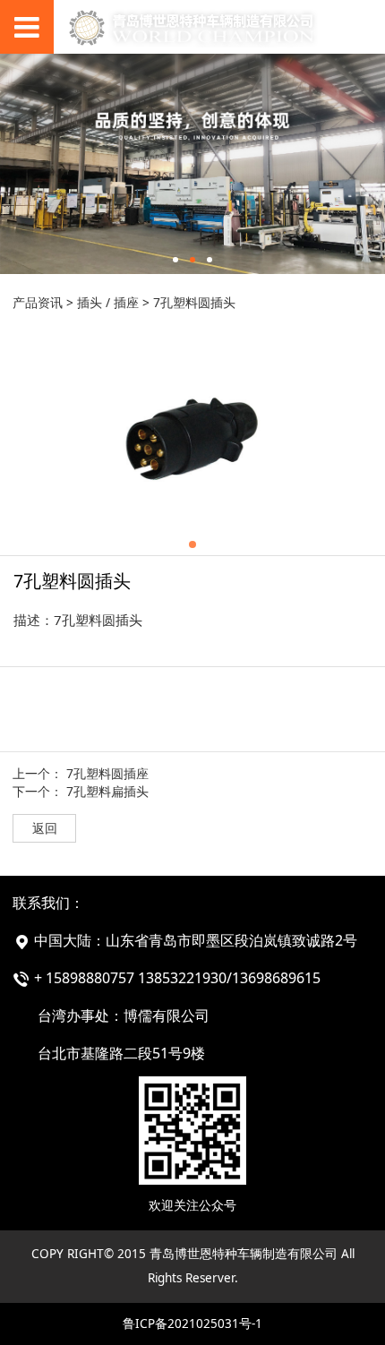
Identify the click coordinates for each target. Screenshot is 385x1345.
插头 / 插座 (108, 302)
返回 (44, 827)
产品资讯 (38, 302)
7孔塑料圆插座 (107, 773)
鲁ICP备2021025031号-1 (192, 1323)
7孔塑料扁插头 (107, 791)
